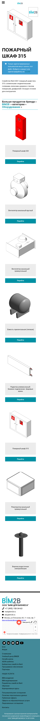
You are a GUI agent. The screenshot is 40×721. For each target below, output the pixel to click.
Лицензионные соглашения (12, 703)
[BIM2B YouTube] (22, 644)
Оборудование (11, 107)
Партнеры (6, 669)
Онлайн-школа (7, 659)
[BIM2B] (33, 12)
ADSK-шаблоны (8, 662)
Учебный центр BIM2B (10, 656)
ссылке (27, 72)
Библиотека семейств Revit (12, 664)
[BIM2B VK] (8, 644)
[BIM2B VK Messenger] (13, 644)
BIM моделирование (9, 681)
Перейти (20, 161)
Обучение (6, 686)
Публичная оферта (9, 698)
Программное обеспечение (12, 667)
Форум (4, 650)
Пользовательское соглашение (14, 693)
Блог (4, 647)
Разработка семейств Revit (12, 683)
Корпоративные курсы (10, 688)
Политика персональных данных (14, 695)
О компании (6, 654)
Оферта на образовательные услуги (16, 701)
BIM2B (5, 104)
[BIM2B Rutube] (17, 644)
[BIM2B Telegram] (4, 644)
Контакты (5, 707)
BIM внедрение (8, 678)
